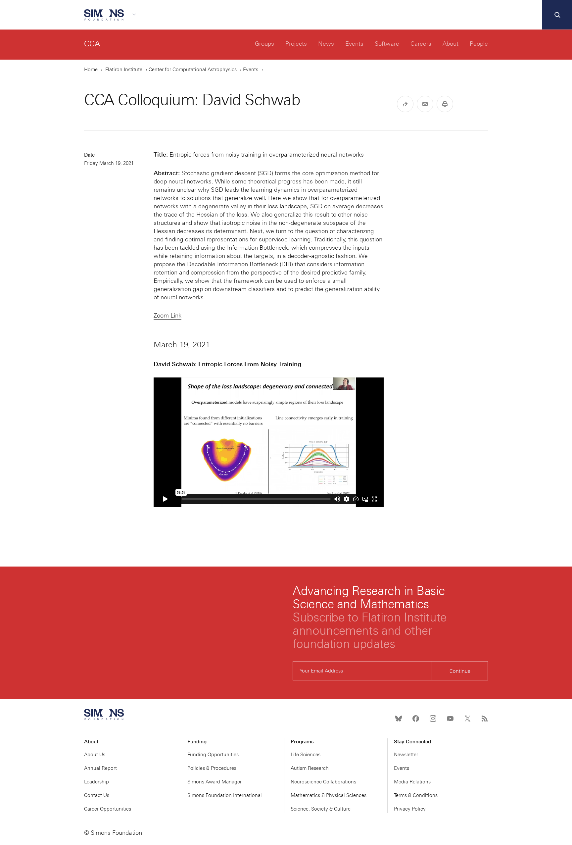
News (326, 43)
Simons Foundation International (224, 795)
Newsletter (406, 755)
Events (354, 43)
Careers (420, 43)
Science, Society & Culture (321, 809)
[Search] (557, 15)
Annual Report (100, 768)
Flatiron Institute (123, 70)
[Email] (425, 104)
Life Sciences (305, 755)
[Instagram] (433, 718)
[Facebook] (415, 718)
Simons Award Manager (214, 782)
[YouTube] (450, 718)
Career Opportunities (107, 809)
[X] (467, 718)
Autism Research (310, 768)
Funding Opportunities (213, 755)
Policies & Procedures (211, 768)
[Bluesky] (398, 718)
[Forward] (405, 104)
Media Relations (412, 782)
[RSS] (484, 718)
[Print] (445, 104)
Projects (296, 43)
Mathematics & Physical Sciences (328, 795)
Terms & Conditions (416, 795)
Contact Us (96, 795)
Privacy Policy (410, 809)
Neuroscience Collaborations (323, 782)
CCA (92, 43)
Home (91, 70)
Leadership (96, 782)
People (479, 43)
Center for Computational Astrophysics (193, 70)
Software (387, 43)
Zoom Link (167, 315)
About (450, 43)
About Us (94, 755)
